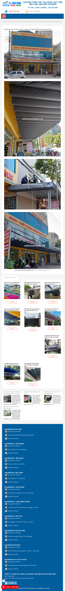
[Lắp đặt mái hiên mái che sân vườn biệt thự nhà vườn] (12, 372)
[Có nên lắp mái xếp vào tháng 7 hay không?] (28, 398)
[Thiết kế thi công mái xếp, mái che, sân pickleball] (12, 291)
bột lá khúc (27, 588)
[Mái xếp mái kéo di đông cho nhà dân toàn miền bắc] (32, 374)
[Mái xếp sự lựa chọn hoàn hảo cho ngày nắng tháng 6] (7, 413)
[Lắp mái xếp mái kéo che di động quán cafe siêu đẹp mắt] (53, 346)
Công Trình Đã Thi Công (15, 21)
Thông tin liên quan (10, 277)
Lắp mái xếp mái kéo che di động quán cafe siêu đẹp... (52, 337)
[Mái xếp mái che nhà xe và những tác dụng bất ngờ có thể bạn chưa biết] (7, 398)
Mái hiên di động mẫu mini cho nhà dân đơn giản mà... (32, 310)
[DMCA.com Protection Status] (11, 584)
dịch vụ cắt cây (45, 588)
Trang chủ (4, 21)
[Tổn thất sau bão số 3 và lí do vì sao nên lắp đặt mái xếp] (48, 398)
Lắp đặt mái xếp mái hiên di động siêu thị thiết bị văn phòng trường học (43, 21)
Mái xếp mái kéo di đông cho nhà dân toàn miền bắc (31, 365)
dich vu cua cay (36, 588)
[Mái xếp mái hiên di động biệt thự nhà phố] (53, 291)
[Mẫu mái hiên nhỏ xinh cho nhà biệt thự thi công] (32, 291)
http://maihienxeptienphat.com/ (42, 270)
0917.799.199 (34, 11)
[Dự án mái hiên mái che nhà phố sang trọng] (53, 318)
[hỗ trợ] (3, 579)
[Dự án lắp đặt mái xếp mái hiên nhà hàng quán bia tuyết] (12, 318)
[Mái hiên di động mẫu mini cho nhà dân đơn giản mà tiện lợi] (32, 320)
